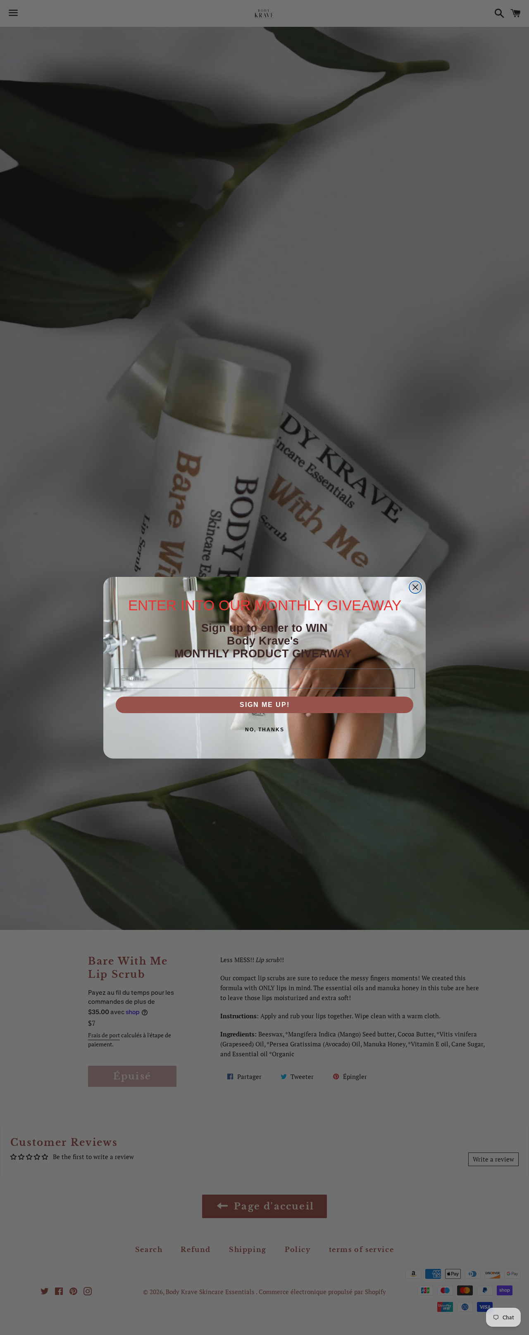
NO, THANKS (264, 730)
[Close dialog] (415, 587)
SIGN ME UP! (265, 704)
